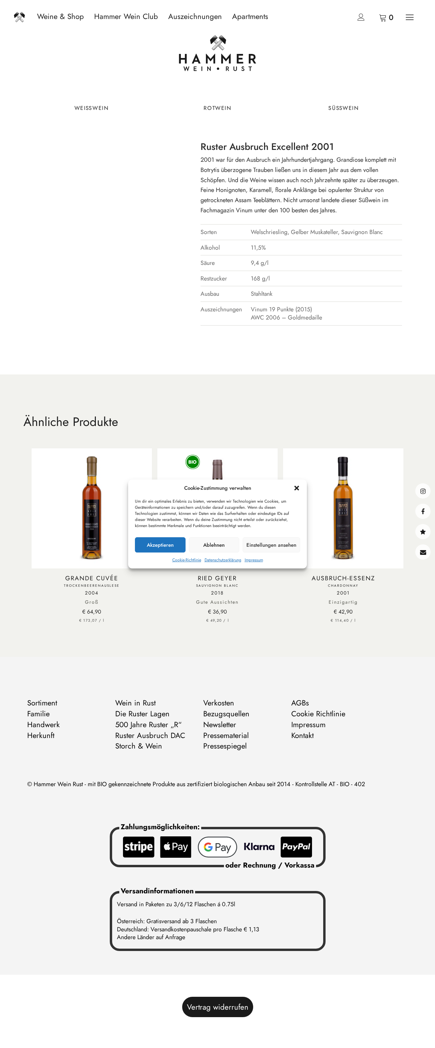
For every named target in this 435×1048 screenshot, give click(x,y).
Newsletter (219, 724)
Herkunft (40, 735)
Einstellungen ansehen (271, 545)
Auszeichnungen (195, 16)
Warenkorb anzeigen (385, 17)
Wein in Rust (135, 702)
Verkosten (218, 702)
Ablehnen (214, 545)
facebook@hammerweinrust (423, 511)
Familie (38, 713)
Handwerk (43, 724)
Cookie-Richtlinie (186, 560)
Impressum (254, 560)
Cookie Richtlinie (318, 713)
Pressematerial (226, 735)
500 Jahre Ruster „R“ (148, 724)
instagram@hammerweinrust (423, 491)
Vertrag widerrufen (217, 1007)
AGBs (300, 702)
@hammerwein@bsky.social (423, 531)
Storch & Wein (138, 745)
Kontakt (423, 552)
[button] (296, 488)
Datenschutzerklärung (223, 560)
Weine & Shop (60, 16)
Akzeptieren (160, 545)
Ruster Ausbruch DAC (150, 735)
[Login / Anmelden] (360, 18)
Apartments (250, 16)
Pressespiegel (225, 745)
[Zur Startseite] (217, 55)
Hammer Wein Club (126, 16)
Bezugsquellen (226, 713)
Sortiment (42, 702)
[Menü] (409, 17)
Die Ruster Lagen (142, 713)
